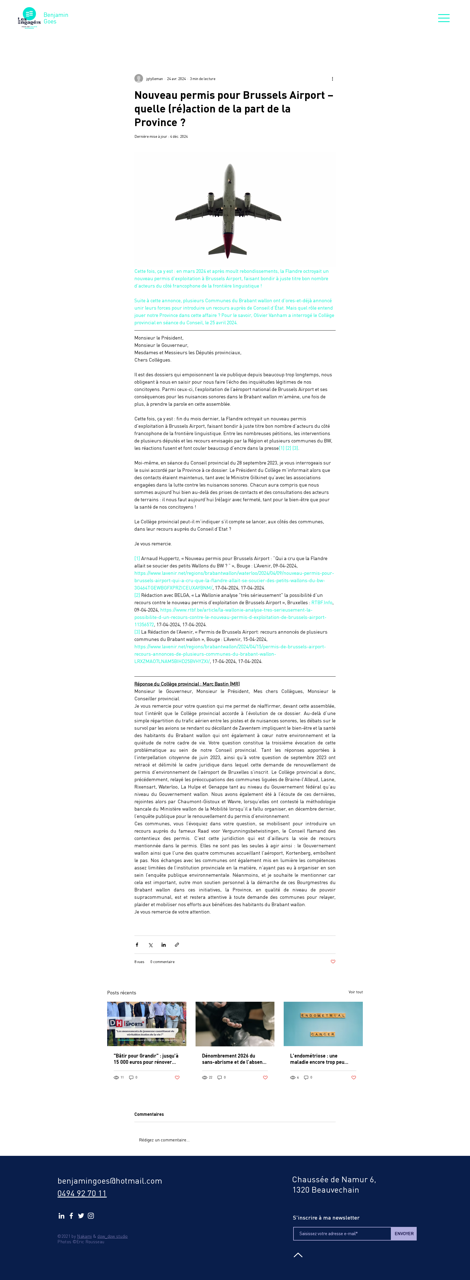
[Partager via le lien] (177, 944)
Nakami (84, 1236)
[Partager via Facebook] (137, 944)
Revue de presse (172, 41)
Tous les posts (124, 41)
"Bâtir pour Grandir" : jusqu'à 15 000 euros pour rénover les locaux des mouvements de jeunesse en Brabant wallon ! (146, 1059)
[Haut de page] (297, 1255)
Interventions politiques (231, 41)
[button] (444, 18)
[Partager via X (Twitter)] (150, 944)
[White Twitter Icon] (81, 1216)
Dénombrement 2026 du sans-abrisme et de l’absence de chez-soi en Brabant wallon (235, 1059)
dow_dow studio (112, 1236)
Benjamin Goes (56, 18)
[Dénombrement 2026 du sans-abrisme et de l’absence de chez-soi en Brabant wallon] (235, 1024)
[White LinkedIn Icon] (61, 1216)
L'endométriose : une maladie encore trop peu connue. (317, 1059)
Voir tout (356, 991)
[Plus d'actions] (332, 78)
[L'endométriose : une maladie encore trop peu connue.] (323, 1024)
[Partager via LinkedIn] (163, 944)
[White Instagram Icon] (91, 1216)
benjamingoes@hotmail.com (109, 1180)
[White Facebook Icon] (71, 1216)
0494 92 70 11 (82, 1193)
